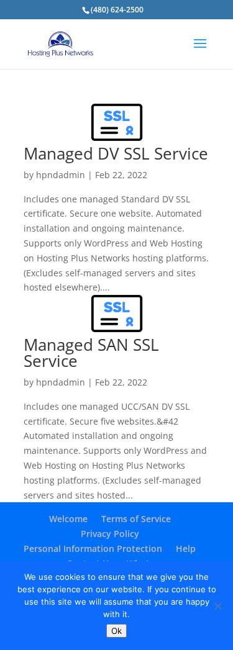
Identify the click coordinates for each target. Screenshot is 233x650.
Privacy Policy (110, 533)
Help (186, 548)
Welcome (68, 519)
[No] (217, 606)
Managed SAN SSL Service (91, 352)
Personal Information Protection (93, 548)
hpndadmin (60, 175)
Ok (116, 631)
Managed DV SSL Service (116, 153)
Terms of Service (136, 519)
